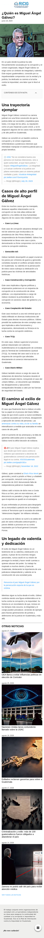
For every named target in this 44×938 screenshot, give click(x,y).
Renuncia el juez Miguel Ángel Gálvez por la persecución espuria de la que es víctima (22, 585)
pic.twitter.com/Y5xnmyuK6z (16, 177)
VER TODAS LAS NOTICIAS (11, 895)
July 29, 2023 (27, 181)
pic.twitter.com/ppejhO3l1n (15, 462)
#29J (9, 157)
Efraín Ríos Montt (30, 473)
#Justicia (22, 174)
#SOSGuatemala (27, 459)
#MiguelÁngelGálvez (19, 166)
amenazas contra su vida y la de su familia (20, 424)
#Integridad (31, 174)
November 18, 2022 (29, 466)
